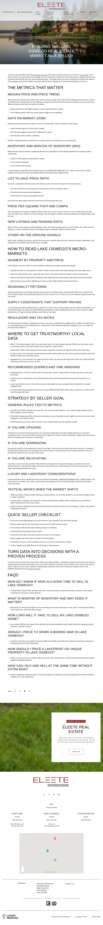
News (83, 12)
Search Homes (50, 13)
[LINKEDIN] (54, 795)
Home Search (42, 890)
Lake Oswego (84, 75)
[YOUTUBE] (59, 795)
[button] (76, 752)
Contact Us (93, 13)
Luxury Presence (65, 916)
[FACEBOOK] (44, 795)
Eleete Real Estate (34, 569)
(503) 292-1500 (17, 820)
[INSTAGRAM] (49, 795)
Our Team (38, 13)
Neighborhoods (24, 12)
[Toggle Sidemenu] (52, 17)
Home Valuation (68, 13)
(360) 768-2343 (86, 820)
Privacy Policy (96, 916)
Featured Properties (45, 884)
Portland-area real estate (39, 75)
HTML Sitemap (42, 892)
